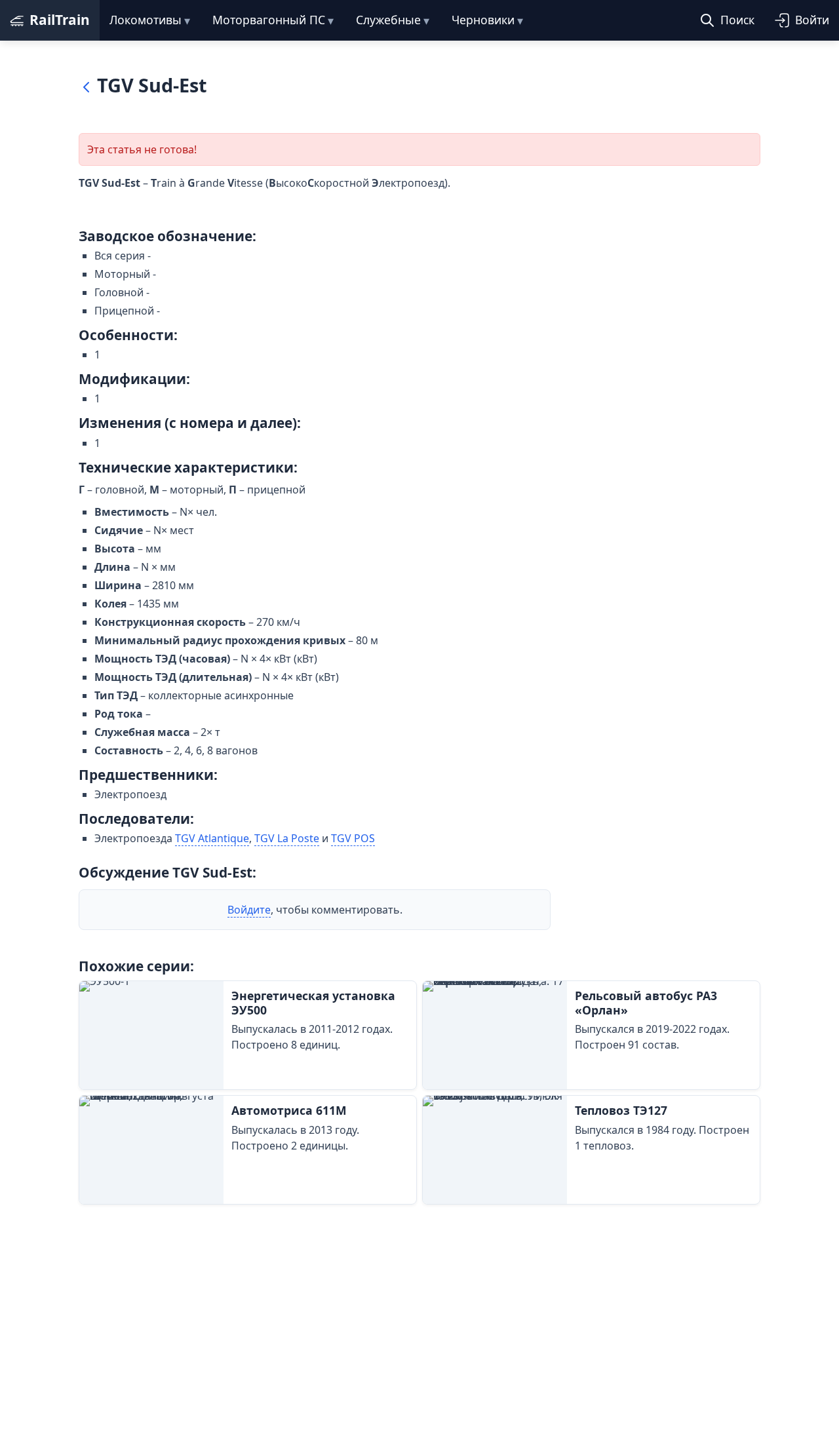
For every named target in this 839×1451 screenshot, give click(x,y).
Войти (812, 20)
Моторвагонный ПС (268, 20)
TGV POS (353, 838)
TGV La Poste (286, 838)
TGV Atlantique (212, 838)
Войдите (249, 909)
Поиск (737, 20)
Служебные (388, 20)
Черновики (483, 20)
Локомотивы (145, 20)
